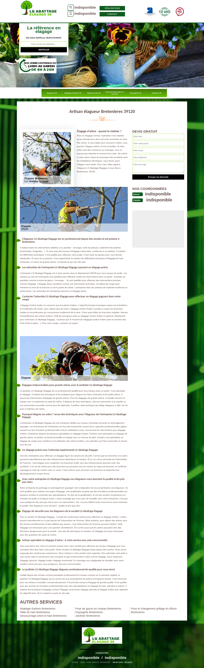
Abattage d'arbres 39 (72, 93)
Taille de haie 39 (94, 93)
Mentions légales (123, 662)
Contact (112, 14)
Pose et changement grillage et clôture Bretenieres (154, 610)
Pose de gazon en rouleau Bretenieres (98, 608)
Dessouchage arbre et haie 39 (115, 93)
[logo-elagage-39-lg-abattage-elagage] (39, 11)
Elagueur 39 (52, 93)
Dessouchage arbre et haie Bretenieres (43, 615)
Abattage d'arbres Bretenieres (37, 608)
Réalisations (112, 8)
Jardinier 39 (156, 93)
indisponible (85, 7)
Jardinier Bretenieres (87, 615)
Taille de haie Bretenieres (35, 612)
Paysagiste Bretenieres (89, 612)
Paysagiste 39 (135, 93)
